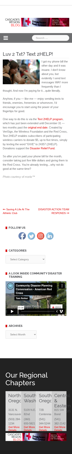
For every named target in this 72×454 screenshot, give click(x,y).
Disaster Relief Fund (42, 148)
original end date (37, 127)
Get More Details (14, 429)
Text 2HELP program (50, 119)
